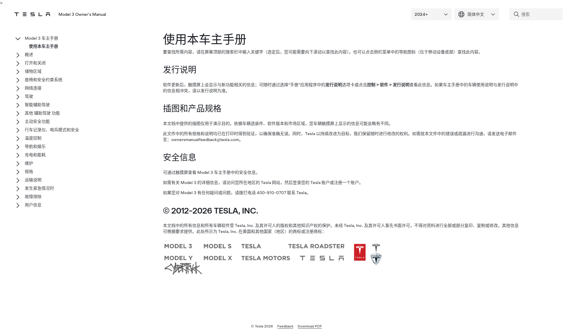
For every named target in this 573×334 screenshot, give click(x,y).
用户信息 (33, 204)
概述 (29, 54)
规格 (29, 171)
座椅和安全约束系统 (43, 79)
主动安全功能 (37, 121)
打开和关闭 (35, 63)
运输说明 (33, 179)
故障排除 (33, 196)
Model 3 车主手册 (41, 38)
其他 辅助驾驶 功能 (42, 113)
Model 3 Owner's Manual (82, 14)
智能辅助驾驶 (37, 104)
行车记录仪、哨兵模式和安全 (52, 129)
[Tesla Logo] (32, 14)
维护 (29, 163)
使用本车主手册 (43, 46)
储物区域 (33, 71)
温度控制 (33, 138)
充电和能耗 (35, 154)
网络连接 (33, 88)
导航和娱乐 (35, 146)
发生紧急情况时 (39, 188)
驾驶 (29, 96)
